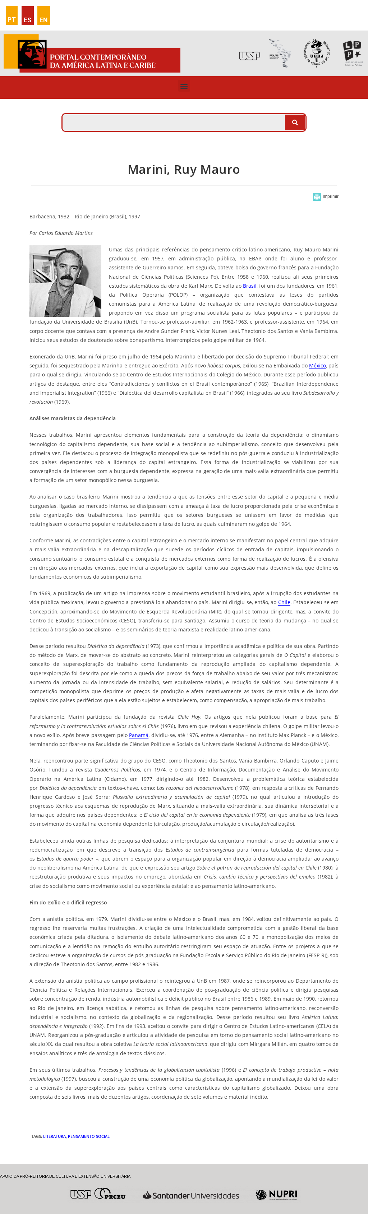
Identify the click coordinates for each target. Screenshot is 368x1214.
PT (12, 19)
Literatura (54, 1136)
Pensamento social (89, 1136)
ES (27, 20)
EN (44, 20)
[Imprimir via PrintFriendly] (326, 197)
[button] (184, 86)
